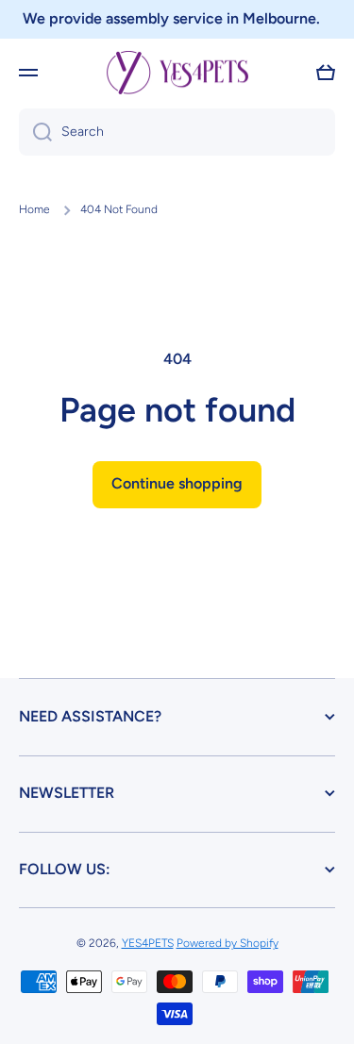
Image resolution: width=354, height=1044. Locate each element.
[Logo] (177, 73)
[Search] (35, 132)
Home (34, 209)
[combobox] (177, 132)
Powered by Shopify (227, 943)
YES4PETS (148, 943)
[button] (325, 72)
